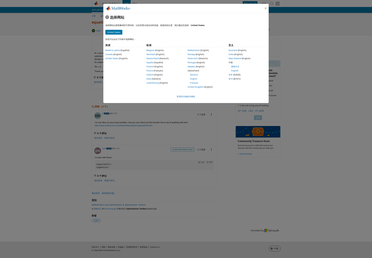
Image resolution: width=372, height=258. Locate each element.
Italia (148, 78)
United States (111, 58)
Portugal (192, 62)
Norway (191, 54)
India (231, 54)
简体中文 (235, 66)
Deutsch (194, 74)
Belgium (150, 50)
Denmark (150, 54)
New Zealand (235, 58)
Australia (233, 50)
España (150, 62)
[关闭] (266, 8)
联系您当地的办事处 (186, 96)
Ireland (150, 74)
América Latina (112, 50)
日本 (231, 74)
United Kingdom (196, 86)
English (193, 78)
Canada (109, 54)
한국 (231, 78)
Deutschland (152, 58)
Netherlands (194, 50)
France (149, 70)
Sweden (191, 66)
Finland (150, 66)
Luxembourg (152, 82)
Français (194, 82)
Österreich (193, 58)
